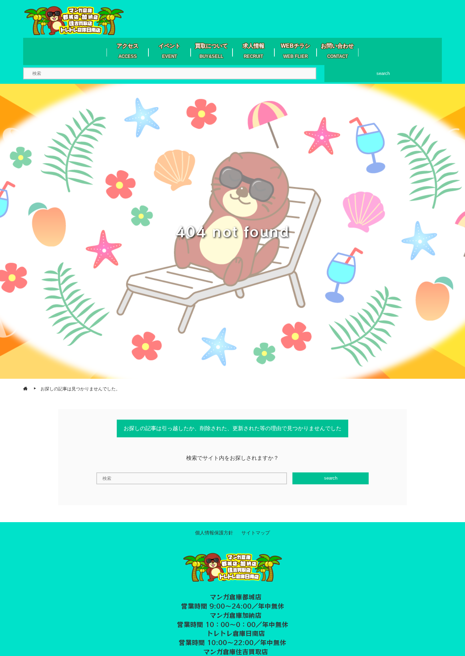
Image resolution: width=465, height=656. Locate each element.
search (383, 73)
